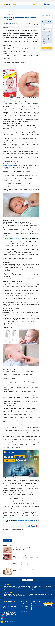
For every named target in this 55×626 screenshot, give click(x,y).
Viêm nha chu (49, 36)
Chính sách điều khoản (24, 606)
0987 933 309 (49, 602)
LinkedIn (34, 526)
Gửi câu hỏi (46, 48)
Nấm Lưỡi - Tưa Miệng (10, 14)
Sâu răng (44, 34)
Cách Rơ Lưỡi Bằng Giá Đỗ (15, 238)
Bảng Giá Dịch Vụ (38, 7)
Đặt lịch (22, 604)
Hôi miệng (44, 39)
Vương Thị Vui (9, 23)
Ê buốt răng (44, 41)
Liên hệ (50, 7)
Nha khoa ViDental (24, 611)
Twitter (29, 526)
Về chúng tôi (23, 603)
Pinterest (36, 526)
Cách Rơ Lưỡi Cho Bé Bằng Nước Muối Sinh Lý (25, 520)
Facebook (32, 526)
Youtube (34, 605)
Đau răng (48, 39)
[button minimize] (38, 27)
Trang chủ (4, 7)
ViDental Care (23, 624)
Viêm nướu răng (44, 36)
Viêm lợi (49, 34)
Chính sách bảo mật (24, 609)
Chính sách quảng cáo (24, 608)
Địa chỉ (34, 607)
